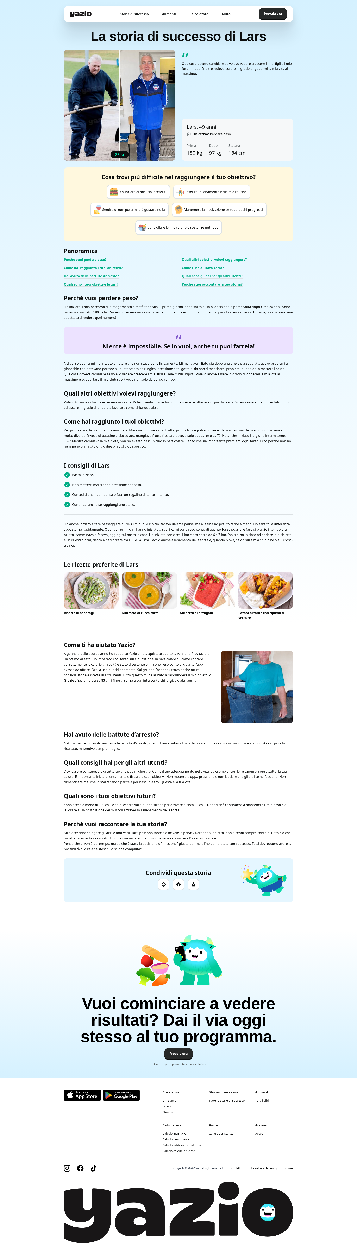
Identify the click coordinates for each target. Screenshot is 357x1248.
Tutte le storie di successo (227, 1100)
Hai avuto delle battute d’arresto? (91, 276)
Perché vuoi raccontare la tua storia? (212, 284)
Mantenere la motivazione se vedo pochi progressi (223, 209)
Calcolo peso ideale (176, 1139)
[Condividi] (193, 884)
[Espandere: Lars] (257, 687)
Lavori (167, 1106)
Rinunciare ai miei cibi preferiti (142, 192)
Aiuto (226, 14)
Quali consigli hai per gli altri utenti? (212, 276)
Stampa (168, 1112)
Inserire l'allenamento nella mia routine (216, 192)
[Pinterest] (163, 884)
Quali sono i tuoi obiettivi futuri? (91, 284)
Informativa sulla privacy (263, 1168)
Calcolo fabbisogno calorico (182, 1145)
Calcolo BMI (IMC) (175, 1133)
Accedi (259, 1133)
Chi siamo (169, 1100)
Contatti (235, 1168)
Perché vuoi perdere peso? (85, 259)
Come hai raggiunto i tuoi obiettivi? (93, 267)
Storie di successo (134, 14)
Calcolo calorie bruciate (179, 1151)
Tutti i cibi (262, 1100)
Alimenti (169, 14)
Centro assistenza (221, 1133)
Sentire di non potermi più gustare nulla (133, 209)
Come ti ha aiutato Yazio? (203, 267)
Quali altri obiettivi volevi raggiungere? (214, 259)
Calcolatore (198, 14)
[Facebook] (178, 884)
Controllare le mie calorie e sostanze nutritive (182, 227)
